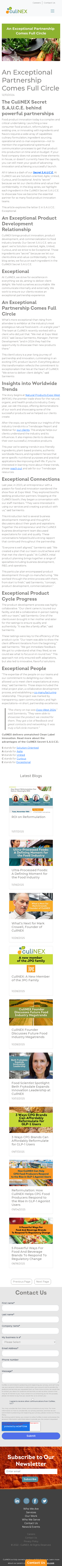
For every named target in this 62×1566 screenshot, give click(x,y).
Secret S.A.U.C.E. (43, 172)
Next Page (42, 1281)
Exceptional (23, 762)
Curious (21, 758)
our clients (23, 430)
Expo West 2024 (46, 710)
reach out (16, 468)
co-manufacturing (45, 692)
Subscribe (30, 1479)
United (21, 755)
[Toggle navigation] (52, 11)
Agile (20, 751)
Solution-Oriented (28, 747)
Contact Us (49, 3)
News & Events (31, 1526)
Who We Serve (31, 1519)
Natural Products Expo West (42, 395)
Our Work (31, 1516)
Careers (37, 3)
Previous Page (21, 1281)
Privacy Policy (31, 1541)
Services (31, 1512)
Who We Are (31, 1508)
